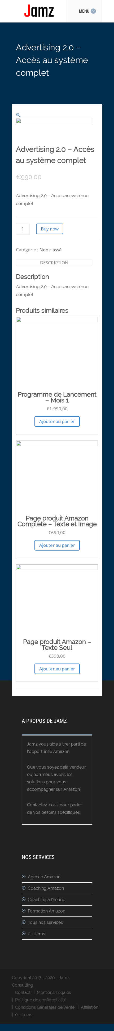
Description (54, 263)
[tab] (54, 263)
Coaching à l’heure (46, 899)
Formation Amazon (46, 911)
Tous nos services (45, 922)
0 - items (36, 933)
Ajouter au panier (57, 421)
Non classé (51, 250)
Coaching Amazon (46, 888)
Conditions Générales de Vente (44, 1007)
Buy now (50, 229)
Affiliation (89, 1007)
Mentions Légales (54, 992)
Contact (22, 992)
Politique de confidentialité (40, 999)
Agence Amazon (44, 876)
